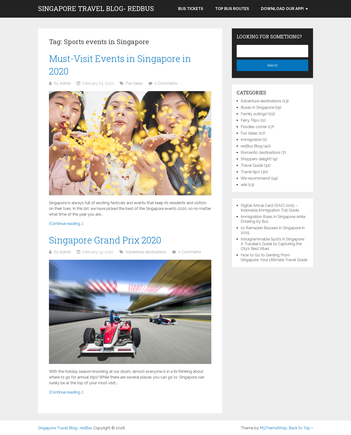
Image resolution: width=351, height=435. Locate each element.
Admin (65, 83)
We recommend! (255, 178)
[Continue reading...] (66, 223)
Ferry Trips (250, 120)
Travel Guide (252, 165)
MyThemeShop (273, 428)
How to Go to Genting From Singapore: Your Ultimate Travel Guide (274, 257)
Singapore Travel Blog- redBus (96, 8)
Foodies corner (254, 126)
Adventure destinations (146, 252)
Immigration (251, 139)
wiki (244, 184)
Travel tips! (250, 172)
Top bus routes (232, 8)
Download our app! (282, 8)
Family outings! (254, 114)
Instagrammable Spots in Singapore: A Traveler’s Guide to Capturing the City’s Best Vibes (273, 244)
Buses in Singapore (257, 107)
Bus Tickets (190, 8)
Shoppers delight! (256, 159)
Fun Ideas (134, 83)
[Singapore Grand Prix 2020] (130, 312)
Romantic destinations (260, 152)
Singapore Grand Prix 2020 (105, 240)
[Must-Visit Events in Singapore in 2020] (130, 143)
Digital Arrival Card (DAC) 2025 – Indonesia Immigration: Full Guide (270, 207)
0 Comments (166, 83)
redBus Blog (251, 146)
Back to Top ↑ (301, 428)
